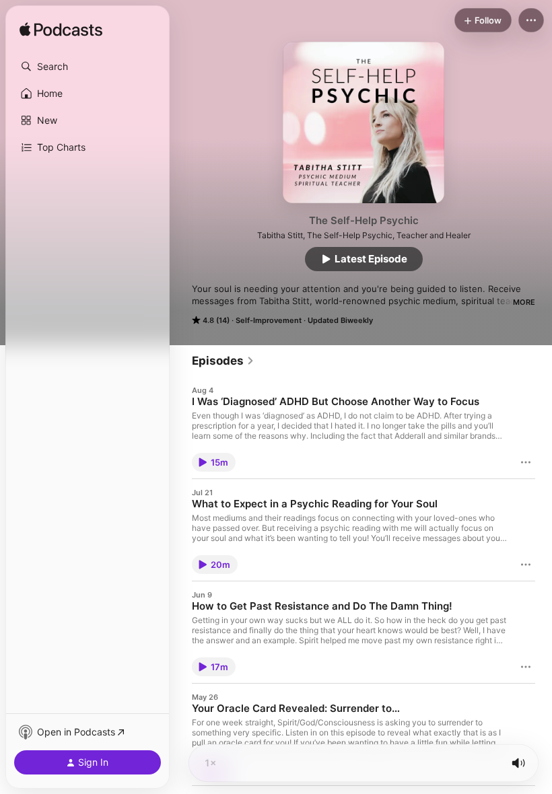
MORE (524, 302)
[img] (61, 30)
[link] (223, 360)
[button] (87, 66)
